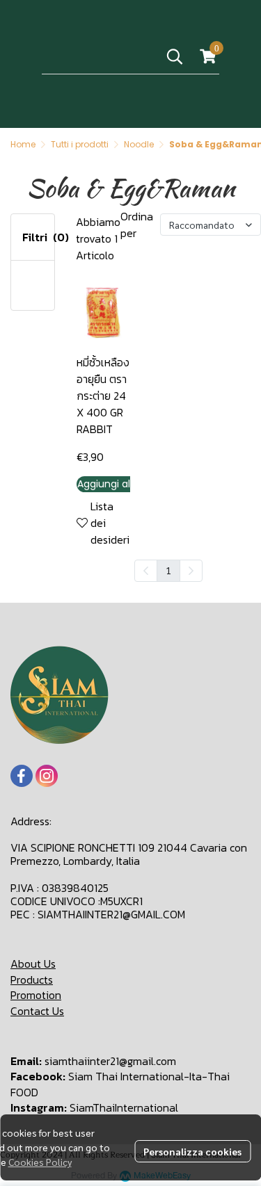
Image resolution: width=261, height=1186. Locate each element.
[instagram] (46, 776)
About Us (33, 963)
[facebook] (21, 776)
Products (31, 979)
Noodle (139, 144)
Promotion (35, 994)
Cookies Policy (40, 1161)
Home (22, 144)
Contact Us (37, 1010)
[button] (175, 56)
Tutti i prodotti (80, 144)
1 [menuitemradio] (168, 570)
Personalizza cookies (192, 1151)
